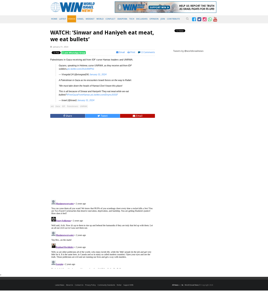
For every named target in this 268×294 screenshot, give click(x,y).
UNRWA (83, 106)
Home (54, 19)
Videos (71, 19)
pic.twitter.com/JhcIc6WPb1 (80, 69)
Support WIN (128, 285)
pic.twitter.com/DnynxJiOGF (104, 95)
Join (163, 19)
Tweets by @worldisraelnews (188, 51)
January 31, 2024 (98, 74)
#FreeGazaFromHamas (78, 95)
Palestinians (72, 106)
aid (52, 106)
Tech (131, 19)
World (100, 19)
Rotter (119, 285)
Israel (80, 19)
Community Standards (106, 285)
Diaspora (122, 19)
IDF (63, 106)
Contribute (173, 19)
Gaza (58, 106)
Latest (62, 19)
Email (122, 52)
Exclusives (142, 19)
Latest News (59, 285)
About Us (69, 285)
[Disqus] (102, 158)
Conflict (110, 19)
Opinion (154, 19)
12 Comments (147, 52)
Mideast (90, 19)
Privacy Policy (90, 285)
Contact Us (79, 285)
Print (132, 52)
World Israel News (192, 285)
